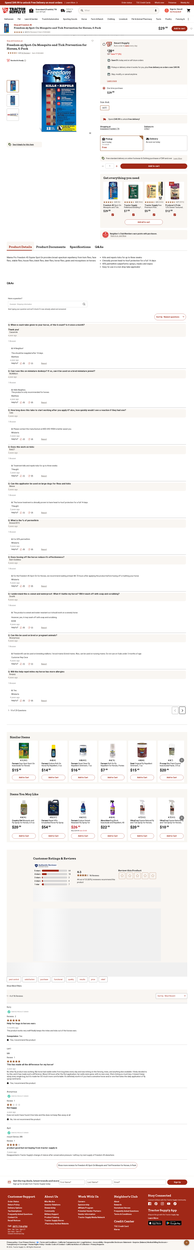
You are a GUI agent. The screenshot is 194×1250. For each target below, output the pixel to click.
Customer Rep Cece (19, 657)
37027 (147, 129)
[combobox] (172, 317)
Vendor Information (86, 1214)
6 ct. (105, 108)
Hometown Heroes (122, 1208)
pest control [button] (14, 979)
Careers (81, 1201)
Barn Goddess (15, 560)
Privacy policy (12, 1242)
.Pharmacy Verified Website (56, 1224)
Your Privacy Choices (27, 1242)
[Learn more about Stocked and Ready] (25, 61)
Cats (11, 413)
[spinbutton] (109, 166)
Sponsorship (83, 1205)
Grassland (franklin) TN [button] (109, 129)
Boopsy (12, 674)
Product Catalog (51, 1217)
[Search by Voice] (155, 10)
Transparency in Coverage (17, 1244)
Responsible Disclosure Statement (117, 1242)
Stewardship (49, 1208)
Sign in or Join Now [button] (118, 236)
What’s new (159, 3)
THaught (15, 469)
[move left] (12, 760)
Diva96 (12, 596)
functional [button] (58, 979)
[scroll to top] (186, 1242)
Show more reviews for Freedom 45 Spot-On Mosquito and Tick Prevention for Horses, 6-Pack (97, 1165)
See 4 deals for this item (23, 145)
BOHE (13, 621)
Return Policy (14, 1205)
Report (44, 363)
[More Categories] (188, 19)
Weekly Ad (185, 3)
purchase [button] (44, 979)
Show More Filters (14, 986)
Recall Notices (14, 1220)
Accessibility (98, 1242)
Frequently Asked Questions (20, 1214)
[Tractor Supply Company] (14, 10)
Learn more (112, 81)
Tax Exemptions (15, 1211)
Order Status (13, 1201)
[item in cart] (189, 10)
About (116, 1201)
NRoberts (15, 433)
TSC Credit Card (121, 1226)
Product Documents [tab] (51, 247)
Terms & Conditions (123, 1214)
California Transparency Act (68, 1242)
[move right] (181, 760)
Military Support (51, 1214)
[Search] (82, 10)
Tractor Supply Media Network (91, 1217)
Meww (12, 486)
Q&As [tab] (99, 247)
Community (49, 1211)
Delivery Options (15, 1208)
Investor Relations (52, 1205)
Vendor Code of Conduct (55, 1244)
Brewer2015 (14, 523)
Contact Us (13, 1217)
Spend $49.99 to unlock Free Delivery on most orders (33, 2)
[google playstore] (173, 1223)
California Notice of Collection (77, 1244)
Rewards (118, 1205)
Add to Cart (24, 777)
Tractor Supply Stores (54, 1220)
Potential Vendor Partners (89, 1211)
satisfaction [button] (30, 979)
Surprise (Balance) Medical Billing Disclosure (150, 1242)
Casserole (13, 332)
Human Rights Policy (36, 1244)
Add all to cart (144, 222)
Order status (127, 3)
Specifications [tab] (80, 247)
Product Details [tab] (20, 247)
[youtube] (168, 1203)
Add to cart (179, 28)
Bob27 (12, 449)
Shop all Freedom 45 (23, 25)
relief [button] (103, 979)
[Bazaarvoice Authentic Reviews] (45, 866)
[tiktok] (175, 1203)
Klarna (117, 1229)
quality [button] (71, 979)
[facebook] (149, 1203)
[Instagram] (162, 1203)
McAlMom (13, 374)
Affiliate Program (85, 1208)
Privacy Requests (97, 1244)
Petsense (172, 3)
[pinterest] (156, 1203)
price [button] (93, 979)
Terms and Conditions (48, 1242)
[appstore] (155, 1223)
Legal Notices (86, 1242)
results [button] (82, 979)
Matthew (15, 357)
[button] (77, 2)
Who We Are (49, 1201)
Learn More (70, 3)
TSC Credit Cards (143, 3)
